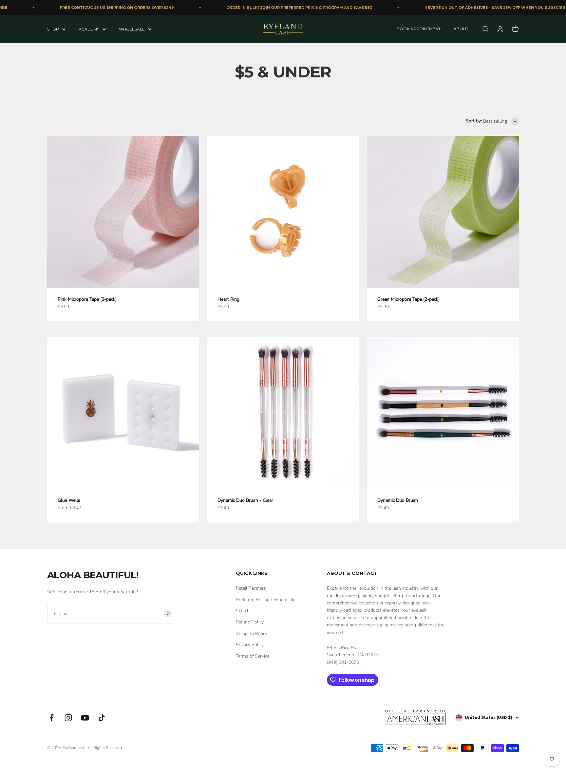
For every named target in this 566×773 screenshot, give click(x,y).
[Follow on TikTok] (101, 717)
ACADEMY (89, 28)
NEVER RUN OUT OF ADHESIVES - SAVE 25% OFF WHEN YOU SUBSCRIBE (487, 7)
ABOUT (461, 28)
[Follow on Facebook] (51, 717)
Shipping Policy (251, 633)
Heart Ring (228, 299)
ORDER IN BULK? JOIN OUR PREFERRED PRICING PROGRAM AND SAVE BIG (290, 7)
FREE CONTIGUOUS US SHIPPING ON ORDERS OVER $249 (108, 7)
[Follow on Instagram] (68, 717)
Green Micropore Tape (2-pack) (408, 299)
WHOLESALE (132, 28)
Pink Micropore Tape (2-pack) (87, 299)
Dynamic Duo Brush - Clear (245, 500)
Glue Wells (69, 500)
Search (243, 611)
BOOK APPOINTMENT (419, 28)
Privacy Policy (250, 644)
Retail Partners (251, 588)
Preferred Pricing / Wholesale (265, 600)
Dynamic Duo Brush (397, 500)
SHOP (53, 28)
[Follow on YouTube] (85, 717)
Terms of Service (252, 656)
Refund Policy (250, 622)
